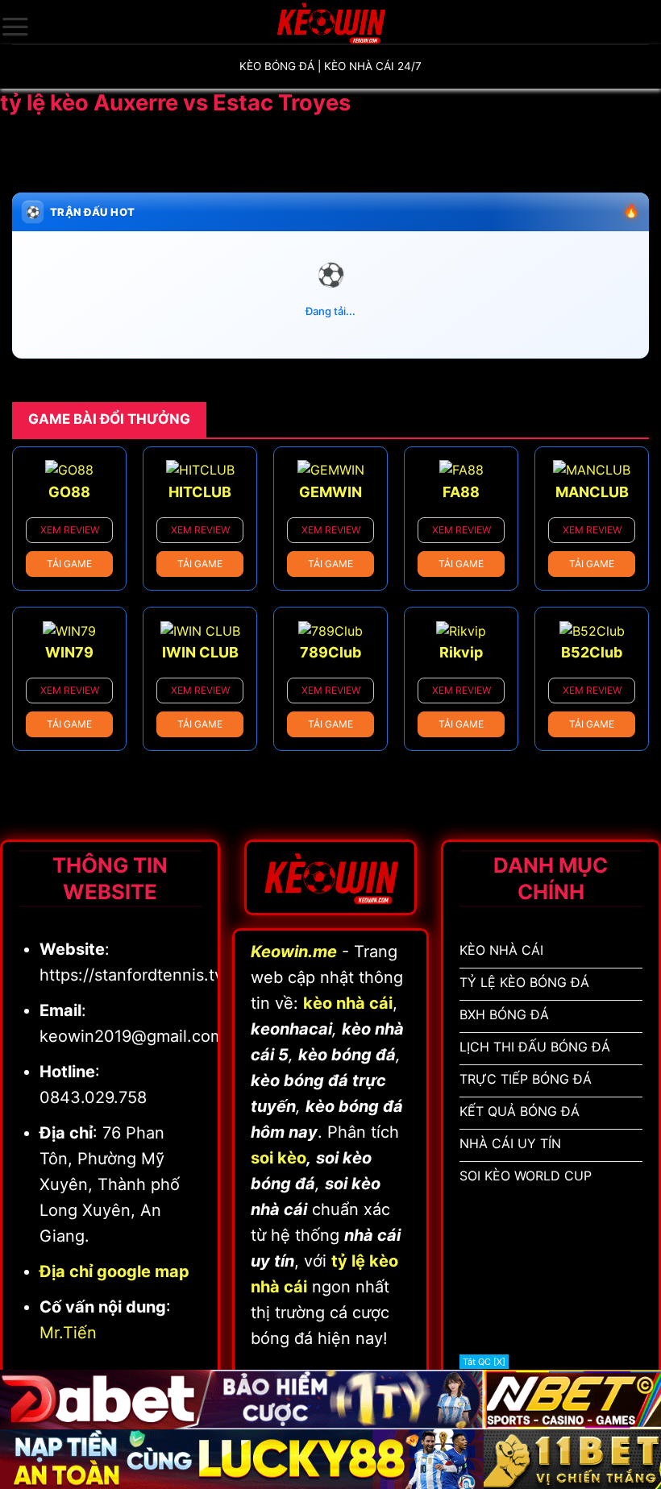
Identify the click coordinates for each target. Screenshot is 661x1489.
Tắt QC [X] (484, 1361)
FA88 (461, 491)
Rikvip (461, 652)
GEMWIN (330, 491)
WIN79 (69, 652)
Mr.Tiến (68, 1332)
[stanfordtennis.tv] (330, 22)
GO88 (69, 491)
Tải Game (69, 564)
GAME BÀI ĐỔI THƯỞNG (109, 419)
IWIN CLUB (200, 652)
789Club (330, 652)
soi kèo (278, 1158)
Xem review (69, 530)
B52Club (591, 652)
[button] (15, 26)
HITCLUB (199, 491)
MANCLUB (592, 491)
